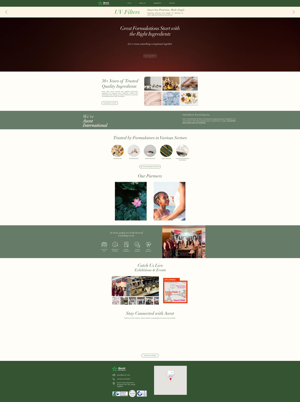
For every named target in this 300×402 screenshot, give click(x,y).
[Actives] (152, 83)
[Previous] (6, 12)
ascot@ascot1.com (123, 375)
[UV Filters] (189, 83)
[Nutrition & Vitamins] (189, 98)
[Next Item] (156, 286)
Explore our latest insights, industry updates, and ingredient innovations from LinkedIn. (150, 318)
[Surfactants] (171, 98)
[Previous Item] (114, 286)
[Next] (294, 12)
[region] (131, 201)
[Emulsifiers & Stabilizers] (152, 98)
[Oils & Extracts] (171, 83)
